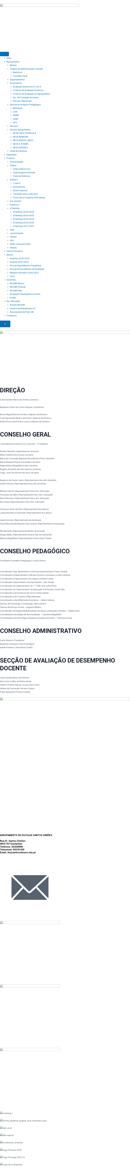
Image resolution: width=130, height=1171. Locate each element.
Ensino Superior (20, 190)
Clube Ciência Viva (21, 169)
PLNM (13, 297)
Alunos (9, 254)
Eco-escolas (15, 201)
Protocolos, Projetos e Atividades (29, 197)
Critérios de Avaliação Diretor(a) (28, 90)
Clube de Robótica (21, 176)
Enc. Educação (13, 301)
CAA (15, 111)
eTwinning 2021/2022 (23, 226)
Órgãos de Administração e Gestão (26, 68)
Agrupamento (13, 61)
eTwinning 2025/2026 (23, 212)
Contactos (11, 315)
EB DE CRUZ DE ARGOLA (24, 133)
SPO (15, 122)
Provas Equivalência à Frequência (25, 265)
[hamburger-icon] (4, 54)
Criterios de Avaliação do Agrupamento (31, 94)
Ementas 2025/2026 (19, 258)
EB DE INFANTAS (20, 136)
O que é (16, 183)
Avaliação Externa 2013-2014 (27, 86)
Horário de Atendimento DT (23, 308)
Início (8, 58)
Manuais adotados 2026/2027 (24, 272)
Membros (17, 72)
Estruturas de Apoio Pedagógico (25, 104)
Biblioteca (17, 108)
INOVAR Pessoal (17, 287)
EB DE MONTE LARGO (23, 140)
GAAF (15, 119)
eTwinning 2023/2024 (23, 219)
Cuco (12, 276)
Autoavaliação (16, 161)
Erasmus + (15, 204)
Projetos (10, 158)
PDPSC (13, 237)
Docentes (11, 279)
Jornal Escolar (16, 233)
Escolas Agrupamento (20, 129)
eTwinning (14, 208)
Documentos (16, 83)
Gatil (12, 229)
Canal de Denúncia (18, 151)
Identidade (11, 154)
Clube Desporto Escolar (24, 172)
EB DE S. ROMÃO (21, 144)
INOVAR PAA (16, 290)
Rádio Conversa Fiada (20, 244)
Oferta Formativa (14, 251)
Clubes (13, 165)
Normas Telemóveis (22, 101)
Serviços (14, 126)
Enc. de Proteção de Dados (26, 97)
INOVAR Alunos (17, 283)
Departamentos (17, 79)
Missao (13, 65)
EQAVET (14, 179)
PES (12, 240)
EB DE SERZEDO (20, 147)
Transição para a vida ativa (25, 194)
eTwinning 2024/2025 (23, 215)
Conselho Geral (20, 76)
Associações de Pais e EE (22, 312)
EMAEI (16, 115)
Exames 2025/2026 (19, 262)
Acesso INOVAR (17, 304)
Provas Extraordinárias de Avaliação (27, 269)
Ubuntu (13, 247)
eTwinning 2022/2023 (23, 222)
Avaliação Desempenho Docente (25, 294)
